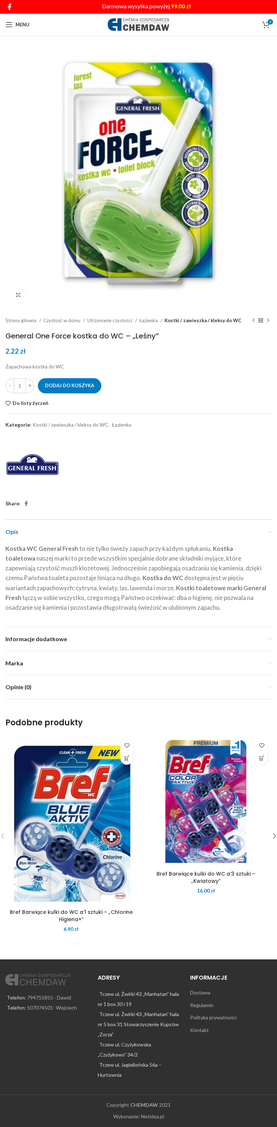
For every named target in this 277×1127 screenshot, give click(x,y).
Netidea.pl (152, 1116)
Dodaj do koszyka (69, 385)
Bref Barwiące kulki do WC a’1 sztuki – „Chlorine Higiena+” (71, 915)
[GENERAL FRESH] (32, 464)
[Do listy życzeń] (126, 745)
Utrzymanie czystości (110, 320)
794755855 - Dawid (49, 997)
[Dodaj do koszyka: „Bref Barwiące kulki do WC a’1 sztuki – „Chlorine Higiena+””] (126, 758)
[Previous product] (253, 320)
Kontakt (199, 1030)
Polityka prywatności (213, 1017)
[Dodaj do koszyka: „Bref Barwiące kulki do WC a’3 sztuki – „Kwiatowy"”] (261, 758)
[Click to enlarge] (18, 295)
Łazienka (149, 320)
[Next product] (268, 320)
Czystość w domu (62, 320)
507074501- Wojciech (52, 1008)
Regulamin (202, 1005)
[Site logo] (138, 24)
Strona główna (21, 320)
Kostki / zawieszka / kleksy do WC (202, 320)
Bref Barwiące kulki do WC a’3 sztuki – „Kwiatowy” (206, 877)
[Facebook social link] (9, 6)
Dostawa (200, 992)
